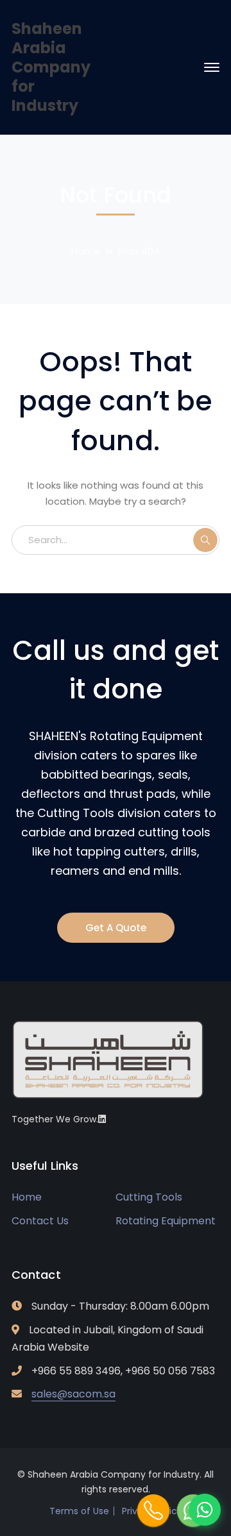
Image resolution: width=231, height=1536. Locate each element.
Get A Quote (115, 927)
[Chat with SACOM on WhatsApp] (205, 1510)
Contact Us (40, 1220)
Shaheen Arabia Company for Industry (51, 67)
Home (85, 251)
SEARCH (205, 540)
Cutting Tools (149, 1197)
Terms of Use (79, 1511)
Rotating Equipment (166, 1220)
